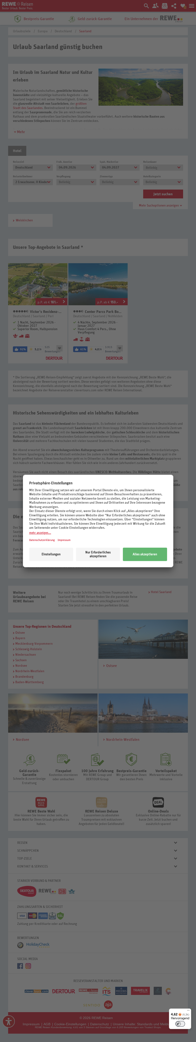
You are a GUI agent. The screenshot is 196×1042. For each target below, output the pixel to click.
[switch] (180, 1024)
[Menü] (188, 1011)
